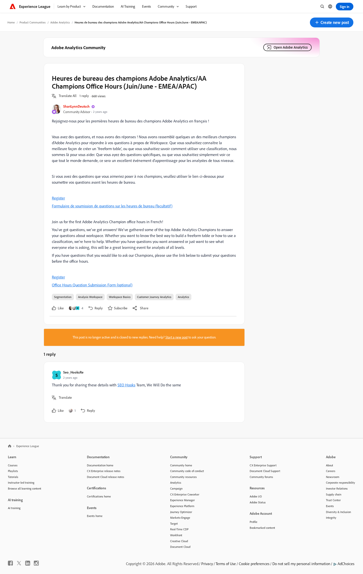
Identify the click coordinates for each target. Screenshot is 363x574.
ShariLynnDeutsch (76, 106)
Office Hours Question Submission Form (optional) (92, 284)
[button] (331, 22)
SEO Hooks (126, 384)
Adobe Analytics (60, 22)
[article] (143, 392)
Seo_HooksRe (73, 372)
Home (11, 22)
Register (58, 198)
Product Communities (33, 22)
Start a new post (176, 337)
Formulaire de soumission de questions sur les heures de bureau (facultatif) (112, 205)
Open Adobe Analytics (291, 47)
